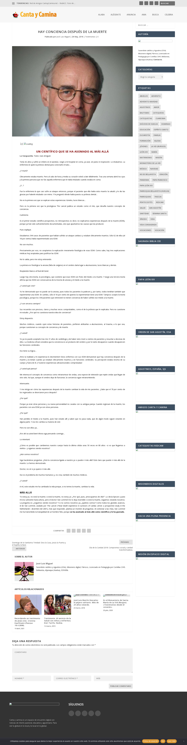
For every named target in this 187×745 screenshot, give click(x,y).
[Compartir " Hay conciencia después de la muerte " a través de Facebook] (68, 530)
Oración (163, 174)
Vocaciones (145, 230)
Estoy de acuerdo (150, 741)
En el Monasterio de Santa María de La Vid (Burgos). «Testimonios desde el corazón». (115, 603)
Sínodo (143, 219)
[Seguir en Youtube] (98, 713)
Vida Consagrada (148, 224)
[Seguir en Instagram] (84, 713)
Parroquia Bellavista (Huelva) (154, 191)
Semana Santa (159, 213)
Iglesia (157, 141)
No (163, 741)
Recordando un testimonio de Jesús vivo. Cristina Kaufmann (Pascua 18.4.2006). (27, 622)
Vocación (159, 230)
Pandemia (144, 180)
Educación (145, 129)
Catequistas (146, 118)
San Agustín (155, 208)
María (154, 152)
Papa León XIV (146, 185)
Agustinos (145, 107)
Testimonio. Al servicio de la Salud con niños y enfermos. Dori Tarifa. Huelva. (57, 620)
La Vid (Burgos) (158, 146)
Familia (157, 135)
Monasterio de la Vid (150, 163)
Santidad (144, 213)
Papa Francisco (160, 180)
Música (143, 169)
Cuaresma (160, 118)
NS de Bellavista (148, 174)
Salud (142, 208)
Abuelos (144, 96)
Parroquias (145, 196)
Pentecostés (146, 202)
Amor (156, 107)
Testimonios (90, 36)
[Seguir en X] (78, 713)
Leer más (171, 741)
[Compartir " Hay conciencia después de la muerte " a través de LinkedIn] (83, 530)
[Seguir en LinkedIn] (91, 713)
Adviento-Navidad (149, 101)
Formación (145, 141)
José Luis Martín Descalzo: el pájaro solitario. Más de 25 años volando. (86, 602)
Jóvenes (143, 146)
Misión (159, 157)
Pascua (158, 196)
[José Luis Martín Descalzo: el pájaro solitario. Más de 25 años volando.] (87, 596)
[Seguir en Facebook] (71, 713)
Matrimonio (146, 157)
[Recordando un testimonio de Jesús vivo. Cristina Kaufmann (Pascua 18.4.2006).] (28, 605)
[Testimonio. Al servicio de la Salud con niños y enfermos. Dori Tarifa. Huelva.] (57, 605)
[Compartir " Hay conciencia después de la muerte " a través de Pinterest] (78, 530)
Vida (152, 219)
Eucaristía (145, 135)
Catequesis (158, 113)
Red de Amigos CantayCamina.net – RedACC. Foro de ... (52, 3)
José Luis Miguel (63, 36)
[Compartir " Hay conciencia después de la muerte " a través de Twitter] (73, 530)
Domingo (165, 124)
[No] (183, 741)
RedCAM (159, 202)
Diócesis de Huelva (149, 124)
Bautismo (144, 113)
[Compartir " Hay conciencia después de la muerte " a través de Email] (88, 530)
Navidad (154, 169)
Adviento (156, 96)
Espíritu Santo (161, 129)
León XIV (144, 152)
